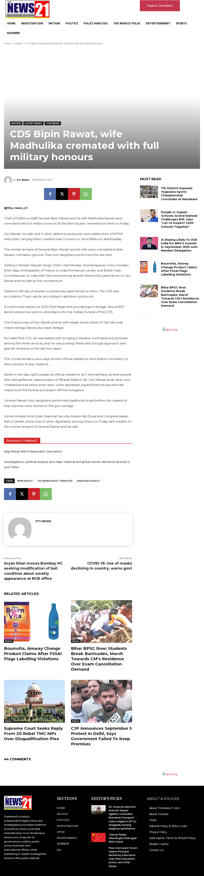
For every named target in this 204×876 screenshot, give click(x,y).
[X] (62, 194)
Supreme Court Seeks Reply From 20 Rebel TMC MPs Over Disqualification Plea (33, 733)
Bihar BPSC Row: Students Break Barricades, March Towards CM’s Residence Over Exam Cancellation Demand (99, 659)
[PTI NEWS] (8, 180)
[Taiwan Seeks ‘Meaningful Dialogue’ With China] (98, 837)
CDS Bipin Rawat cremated (55, 480)
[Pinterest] (74, 194)
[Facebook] (50, 194)
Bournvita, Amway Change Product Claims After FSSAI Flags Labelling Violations (33, 653)
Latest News (33, 123)
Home (7, 43)
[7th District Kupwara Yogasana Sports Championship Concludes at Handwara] (149, 191)
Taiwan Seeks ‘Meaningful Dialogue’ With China (123, 838)
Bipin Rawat (25, 480)
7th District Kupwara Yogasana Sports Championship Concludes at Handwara (179, 193)
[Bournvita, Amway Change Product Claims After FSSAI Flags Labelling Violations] (34, 621)
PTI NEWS (23, 180)
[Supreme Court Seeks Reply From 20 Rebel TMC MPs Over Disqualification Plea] (34, 701)
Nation (19, 43)
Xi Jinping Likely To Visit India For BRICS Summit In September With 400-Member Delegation (179, 245)
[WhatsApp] (86, 194)
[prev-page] (142, 315)
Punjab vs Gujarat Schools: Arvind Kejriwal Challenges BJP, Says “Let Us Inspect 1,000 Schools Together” (179, 219)
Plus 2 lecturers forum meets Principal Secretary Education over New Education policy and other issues (123, 857)
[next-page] (148, 315)
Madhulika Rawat (88, 480)
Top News (52, 123)
